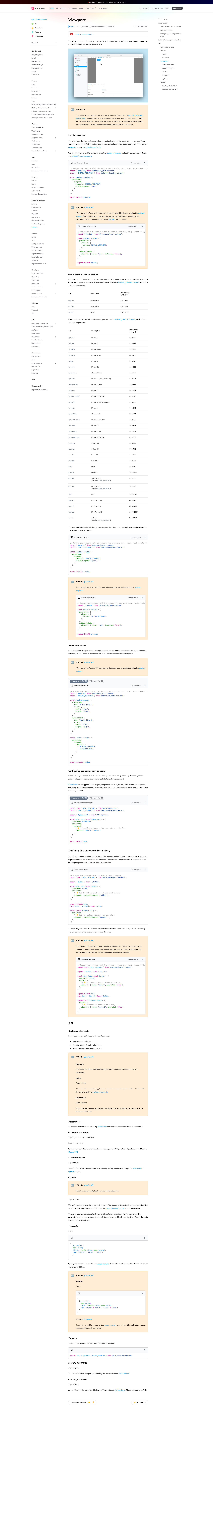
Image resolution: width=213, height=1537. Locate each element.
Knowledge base (37, 257)
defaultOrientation (169, 65)
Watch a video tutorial (83, 34)
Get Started (36, 51)
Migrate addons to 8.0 (39, 264)
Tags (33, 101)
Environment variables (39, 297)
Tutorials (38, 28)
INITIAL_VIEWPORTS (169, 86)
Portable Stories (37, 340)
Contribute (36, 353)
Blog (81, 8)
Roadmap (35, 373)
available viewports (100, 1092)
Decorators (35, 91)
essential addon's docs (115, 1208)
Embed (34, 184)
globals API (73, 1152)
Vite (33, 307)
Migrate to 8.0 (37, 386)
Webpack (35, 310)
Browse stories (37, 68)
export (128, 282)
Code (33, 360)
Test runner (36, 141)
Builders (35, 303)
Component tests (38, 128)
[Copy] (144, 163)
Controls (34, 211)
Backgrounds (36, 207)
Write (33, 240)
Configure (35, 270)
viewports (165, 75)
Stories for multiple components (43, 114)
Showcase (73, 8)
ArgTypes (35, 330)
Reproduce (35, 370)
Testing (34, 124)
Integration (35, 284)
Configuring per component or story (86, 770)
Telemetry (35, 280)
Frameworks (36, 61)
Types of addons (37, 254)
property (113, 153)
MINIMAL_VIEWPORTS (170, 89)
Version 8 (35, 43)
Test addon (36, 144)
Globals (80, 1064)
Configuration (77, 135)
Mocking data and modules (41, 108)
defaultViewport (168, 68)
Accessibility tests (38, 134)
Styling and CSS (37, 274)
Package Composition (39, 194)
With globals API (96, 681)
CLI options (35, 347)
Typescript (135, 163)
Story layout (36, 290)
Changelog (39, 36)
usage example (103, 1264)
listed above (124, 1373)
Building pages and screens (41, 111)
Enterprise (102, 8)
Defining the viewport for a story (89, 850)
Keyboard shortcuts (78, 1031)
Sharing (34, 177)
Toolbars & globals (38, 224)
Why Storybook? (37, 55)
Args (33, 85)
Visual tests (36, 131)
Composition (36, 191)
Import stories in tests (39, 151)
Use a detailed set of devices (83, 274)
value (164, 54)
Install (34, 58)
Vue (78, 26)
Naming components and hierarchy (44, 104)
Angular (85, 26)
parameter (72, 147)
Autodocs (35, 161)
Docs (51, 8)
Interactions (36, 217)
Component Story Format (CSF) (42, 327)
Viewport (35, 227)
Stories (34, 81)
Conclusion (35, 75)
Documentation (41, 19)
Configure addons (38, 244)
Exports (72, 1338)
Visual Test (89, 8)
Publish (34, 181)
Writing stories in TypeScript (42, 118)
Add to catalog (37, 250)
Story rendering (37, 287)
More (110, 26)
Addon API (35, 260)
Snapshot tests (37, 138)
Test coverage (37, 148)
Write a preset (37, 247)
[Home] (38, 8)
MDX (33, 164)
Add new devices (77, 645)
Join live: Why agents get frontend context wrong (106, 2)
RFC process (36, 356)
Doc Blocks (35, 337)
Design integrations (38, 187)
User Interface (37, 293)
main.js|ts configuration (40, 323)
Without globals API (79, 681)
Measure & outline (38, 221)
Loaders (34, 98)
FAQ (33, 379)
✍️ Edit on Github (140, 1402)
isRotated (165, 58)
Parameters (36, 88)
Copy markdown (141, 26)
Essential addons (38, 200)
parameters (102, 1126)
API (36, 24)
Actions (34, 204)
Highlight (35, 214)
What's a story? (37, 65)
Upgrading (35, 277)
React (71, 26)
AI (57, 8)
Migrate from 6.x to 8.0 (39, 390)
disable (165, 72)
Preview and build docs (40, 171)
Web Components (98, 26)
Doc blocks (35, 167)
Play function (36, 95)
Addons (63, 8)
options (165, 79)
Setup (34, 71)
